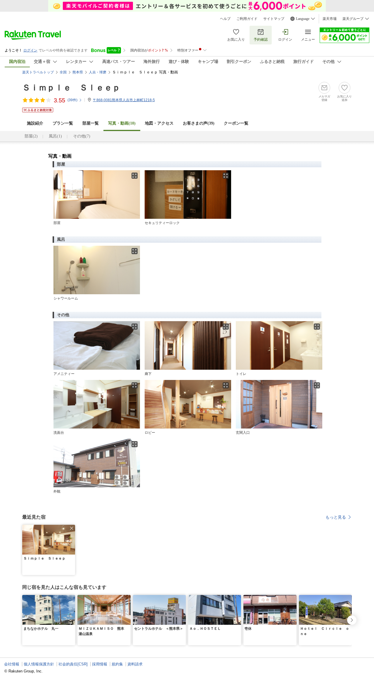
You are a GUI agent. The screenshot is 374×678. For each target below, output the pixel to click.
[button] (71, 528)
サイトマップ (273, 19)
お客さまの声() (198, 123)
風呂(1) (55, 136)
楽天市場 (330, 19)
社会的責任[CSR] (73, 664)
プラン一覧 (63, 123)
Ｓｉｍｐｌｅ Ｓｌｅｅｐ (71, 87)
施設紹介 (35, 123)
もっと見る (335, 517)
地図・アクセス (159, 123)
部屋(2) (31, 136)
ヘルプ (225, 19)
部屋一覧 (90, 123)
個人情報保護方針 (39, 664)
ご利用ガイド (246, 19)
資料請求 (135, 664)
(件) (72, 100)
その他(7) (81, 136)
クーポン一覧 (236, 123)
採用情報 (99, 664)
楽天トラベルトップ (38, 72)
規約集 (117, 664)
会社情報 (11, 664)
